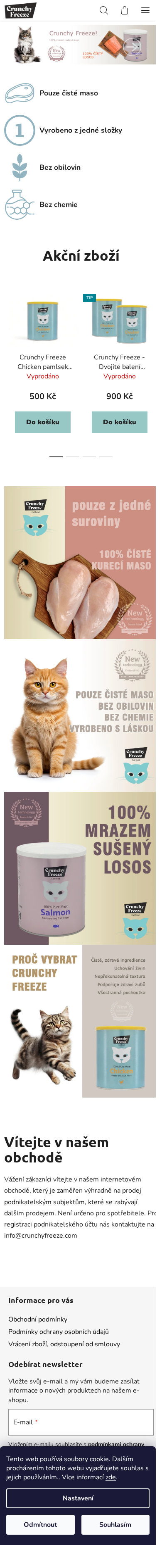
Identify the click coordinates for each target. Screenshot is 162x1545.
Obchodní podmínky (37, 1319)
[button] (30, 47)
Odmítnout (40, 1524)
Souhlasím (115, 1524)
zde (111, 1477)
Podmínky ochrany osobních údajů (58, 1331)
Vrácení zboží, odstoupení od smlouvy (64, 1344)
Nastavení (78, 1498)
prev (8, 327)
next (153, 327)
